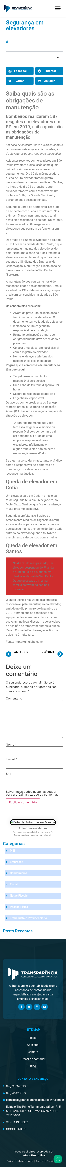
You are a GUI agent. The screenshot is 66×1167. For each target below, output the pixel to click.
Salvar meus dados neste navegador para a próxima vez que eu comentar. (32, 793)
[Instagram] (37, 1007)
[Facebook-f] (21, 1007)
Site (8, 773)
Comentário (15, 698)
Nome (11, 744)
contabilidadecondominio (26, 41)
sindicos (43, 45)
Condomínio (26, 37)
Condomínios (4, 31)
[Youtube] (44, 1007)
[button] (57, 8)
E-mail (11, 759)
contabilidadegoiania (23, 45)
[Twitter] (29, 1007)
